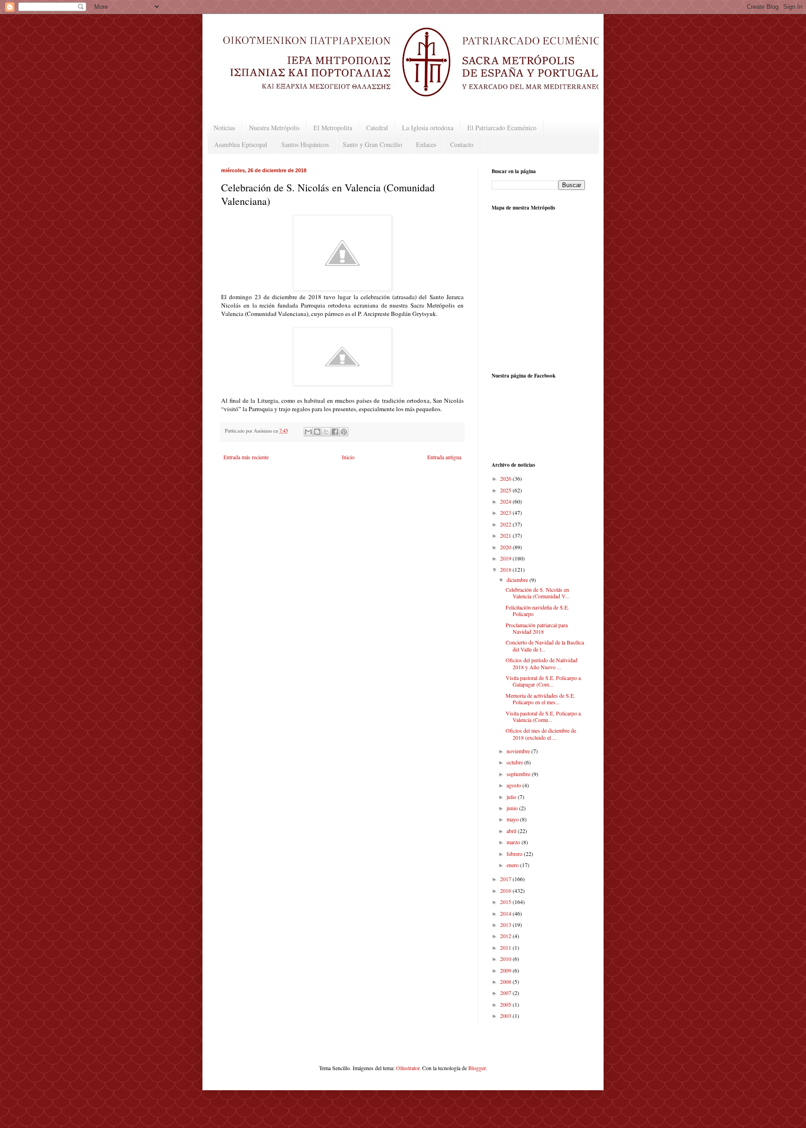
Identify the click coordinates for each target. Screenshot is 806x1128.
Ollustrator (407, 1068)
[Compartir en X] (326, 431)
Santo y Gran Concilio (372, 144)
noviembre (519, 751)
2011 (506, 947)
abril (512, 830)
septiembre (519, 774)
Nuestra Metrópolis (274, 127)
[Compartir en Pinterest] (343, 431)
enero (513, 865)
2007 (506, 992)
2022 (506, 524)
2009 (506, 970)
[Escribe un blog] (317, 431)
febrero (515, 853)
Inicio (348, 457)
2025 (506, 490)
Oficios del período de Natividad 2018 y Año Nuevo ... (541, 663)
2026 (506, 478)
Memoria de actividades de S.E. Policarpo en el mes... (540, 699)
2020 (506, 547)
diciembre (518, 579)
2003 (506, 1015)
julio (512, 796)
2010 (506, 958)
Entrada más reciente (246, 457)
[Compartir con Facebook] (335, 431)
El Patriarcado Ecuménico (501, 127)
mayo (513, 819)
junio (513, 808)
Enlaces (426, 144)
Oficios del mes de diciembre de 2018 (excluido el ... (541, 734)
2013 (506, 924)
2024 (506, 501)
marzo (514, 842)
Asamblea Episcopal (240, 144)
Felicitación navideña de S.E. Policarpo (537, 610)
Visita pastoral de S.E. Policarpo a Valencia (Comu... (543, 716)
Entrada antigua (444, 457)
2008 (506, 981)
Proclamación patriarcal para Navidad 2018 (537, 628)
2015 (506, 901)
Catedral (377, 127)
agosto (514, 785)
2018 (506, 569)
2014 (506, 913)
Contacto (461, 144)
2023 (506, 512)
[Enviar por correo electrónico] (308, 431)
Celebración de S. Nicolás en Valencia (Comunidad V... (538, 593)
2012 (506, 935)
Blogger (477, 1068)
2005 (506, 1004)
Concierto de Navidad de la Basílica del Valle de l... (545, 645)
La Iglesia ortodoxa (427, 127)
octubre (515, 762)
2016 (506, 890)
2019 (506, 558)
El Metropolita (332, 127)
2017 (506, 879)
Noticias (224, 127)
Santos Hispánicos (305, 144)
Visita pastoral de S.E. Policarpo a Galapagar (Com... (543, 681)
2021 (506, 535)
